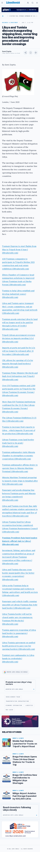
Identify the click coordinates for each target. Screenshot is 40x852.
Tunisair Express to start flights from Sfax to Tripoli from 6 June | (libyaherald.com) (19, 249)
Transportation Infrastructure (17, 701)
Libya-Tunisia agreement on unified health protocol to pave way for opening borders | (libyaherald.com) (18, 645)
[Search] (32, 3)
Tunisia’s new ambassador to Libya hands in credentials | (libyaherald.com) (18, 658)
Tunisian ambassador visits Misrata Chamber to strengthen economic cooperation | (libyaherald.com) (18, 455)
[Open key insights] (36, 52)
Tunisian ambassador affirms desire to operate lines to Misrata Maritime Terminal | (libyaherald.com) (20, 468)
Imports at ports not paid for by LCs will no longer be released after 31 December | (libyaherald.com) (18, 351)
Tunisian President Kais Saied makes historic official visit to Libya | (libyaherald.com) (19, 541)
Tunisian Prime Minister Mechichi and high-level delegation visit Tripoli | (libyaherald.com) (20, 376)
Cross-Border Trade (13, 697)
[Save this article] (30, 52)
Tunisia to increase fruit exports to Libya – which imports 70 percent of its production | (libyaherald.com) (18, 430)
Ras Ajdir (9, 709)
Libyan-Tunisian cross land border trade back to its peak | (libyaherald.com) (18, 442)
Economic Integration (14, 705)
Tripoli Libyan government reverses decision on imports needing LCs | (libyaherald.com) (18, 338)
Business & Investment (10, 22)
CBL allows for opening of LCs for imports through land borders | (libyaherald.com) (17, 363)
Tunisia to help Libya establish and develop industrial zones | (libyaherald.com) (18, 293)
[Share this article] (25, 52)
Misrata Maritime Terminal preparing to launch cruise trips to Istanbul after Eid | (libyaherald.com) (20, 480)
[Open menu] (2, 3)
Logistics (29, 705)
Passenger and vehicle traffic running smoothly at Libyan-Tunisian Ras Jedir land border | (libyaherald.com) (19, 604)
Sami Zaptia (6, 51)
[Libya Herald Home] (13, 3)
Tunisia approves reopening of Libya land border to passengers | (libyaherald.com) (19, 633)
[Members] (28, 3)
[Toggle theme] (37, 3)
